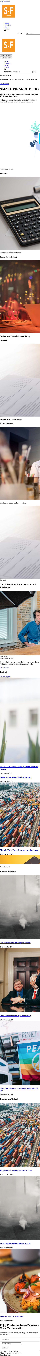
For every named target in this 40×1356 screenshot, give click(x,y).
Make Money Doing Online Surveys (15, 777)
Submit (5, 1348)
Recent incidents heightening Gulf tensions (15, 943)
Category (8, 25)
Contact (7, 29)
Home (7, 23)
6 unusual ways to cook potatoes (11, 1316)
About (7, 27)
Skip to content (5, 1)
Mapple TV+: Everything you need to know (19, 850)
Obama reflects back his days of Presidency (15, 1016)
